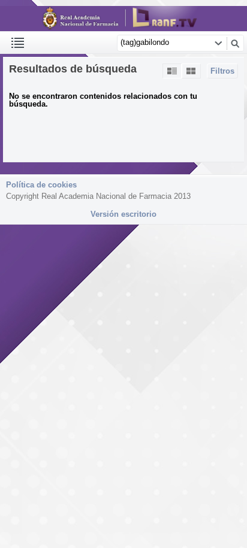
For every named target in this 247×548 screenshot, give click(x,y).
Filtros (222, 70)
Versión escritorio (123, 214)
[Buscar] (235, 43)
